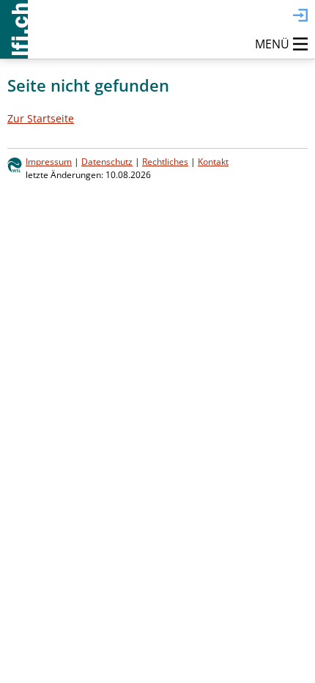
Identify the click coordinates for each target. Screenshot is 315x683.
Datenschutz (107, 161)
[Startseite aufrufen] (14, 29)
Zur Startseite (40, 118)
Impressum (49, 161)
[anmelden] (300, 16)
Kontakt (213, 161)
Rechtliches (165, 161)
